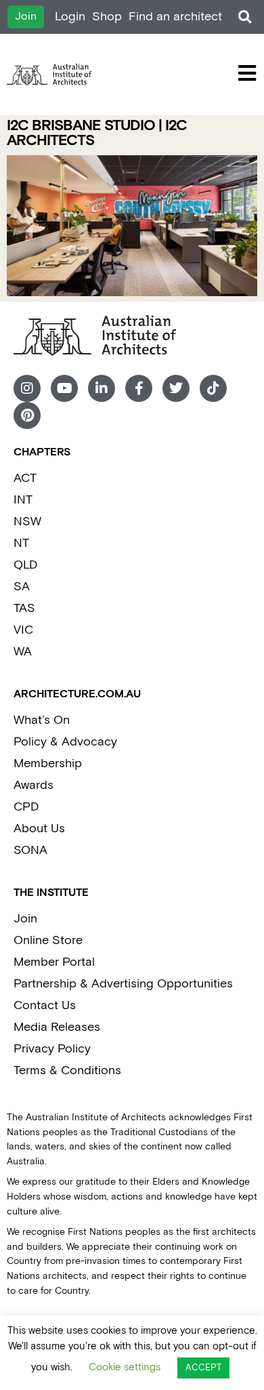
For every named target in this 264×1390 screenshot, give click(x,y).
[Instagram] (27, 388)
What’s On (42, 720)
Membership (48, 763)
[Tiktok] (213, 388)
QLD (25, 565)
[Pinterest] (27, 415)
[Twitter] (176, 388)
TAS (24, 608)
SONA (30, 850)
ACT (25, 478)
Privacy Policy (52, 1049)
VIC (23, 630)
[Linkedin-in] (101, 388)
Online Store (48, 940)
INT (23, 500)
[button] (245, 17)
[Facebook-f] (138, 388)
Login (70, 16)
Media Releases (57, 1027)
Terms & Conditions (67, 1070)
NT (21, 543)
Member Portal (54, 962)
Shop (107, 16)
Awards (33, 785)
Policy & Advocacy (65, 742)
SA (22, 586)
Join (25, 918)
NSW (27, 521)
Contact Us (45, 1005)
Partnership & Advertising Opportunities (123, 984)
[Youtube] (64, 388)
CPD (26, 807)
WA (23, 651)
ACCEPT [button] (203, 1368)
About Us (39, 828)
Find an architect (175, 16)
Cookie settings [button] (124, 1367)
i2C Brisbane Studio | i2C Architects (97, 133)
